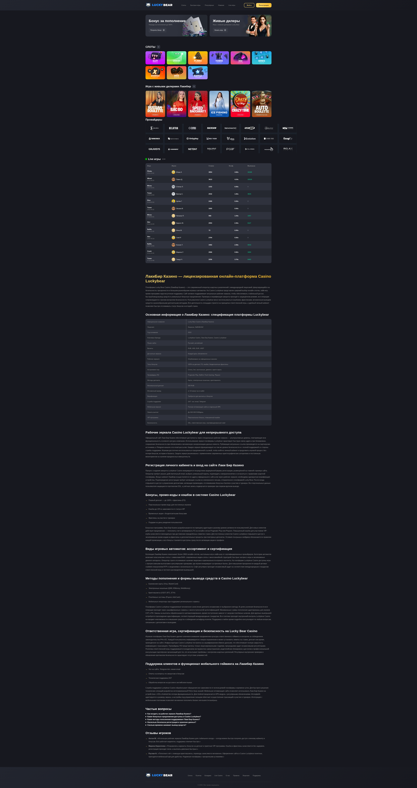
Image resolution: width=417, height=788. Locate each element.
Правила (236, 775)
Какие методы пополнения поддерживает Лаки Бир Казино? (173, 719)
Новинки (221, 5)
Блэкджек (208, 775)
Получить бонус (156, 30)
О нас (228, 775)
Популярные (209, 5)
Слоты (183, 5)
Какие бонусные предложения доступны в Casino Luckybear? (174, 717)
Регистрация (264, 5)
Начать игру (218, 30)
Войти (249, 5)
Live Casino (218, 775)
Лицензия (246, 775)
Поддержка (257, 775)
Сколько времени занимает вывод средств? (166, 725)
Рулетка (198, 775)
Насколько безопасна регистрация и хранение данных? (171, 722)
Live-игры (231, 5)
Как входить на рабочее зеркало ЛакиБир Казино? (169, 714)
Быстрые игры (195, 5)
